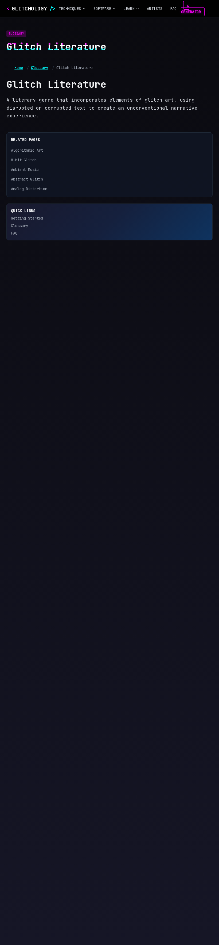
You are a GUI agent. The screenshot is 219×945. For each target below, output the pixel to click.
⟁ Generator (191, 8)
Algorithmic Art (27, 150)
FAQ (173, 8)
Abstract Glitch (27, 179)
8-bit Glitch (24, 160)
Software (102, 8)
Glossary (39, 67)
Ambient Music (25, 169)
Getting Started (27, 218)
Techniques (70, 8)
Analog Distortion (29, 188)
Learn (129, 8)
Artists (154, 8)
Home (18, 67)
